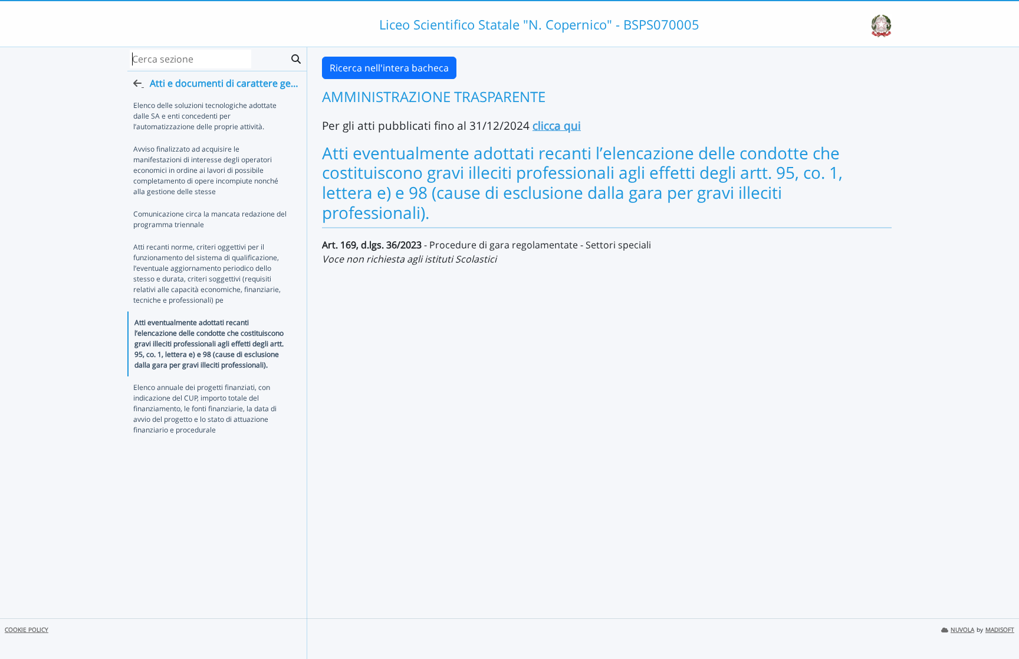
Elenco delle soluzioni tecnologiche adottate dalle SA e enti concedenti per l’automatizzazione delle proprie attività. (205, 116)
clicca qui (556, 125)
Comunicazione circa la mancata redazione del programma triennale (210, 219)
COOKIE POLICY (26, 630)
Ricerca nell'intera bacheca (389, 67)
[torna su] (994, 623)
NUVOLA (962, 630)
